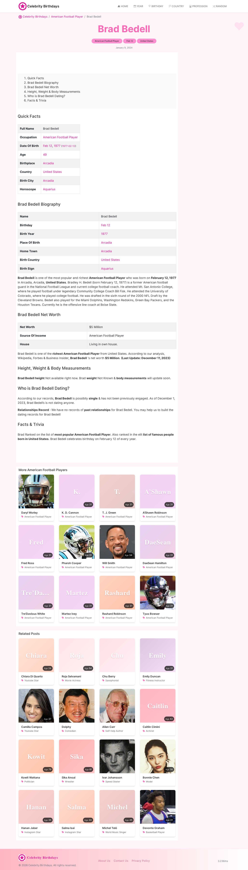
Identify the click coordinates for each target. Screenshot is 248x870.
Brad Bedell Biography (43, 82)
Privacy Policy (141, 860)
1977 (57, 146)
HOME (124, 6)
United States (52, 172)
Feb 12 (47, 146)
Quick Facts (35, 78)
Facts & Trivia (36, 100)
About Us (104, 860)
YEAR (140, 6)
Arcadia (48, 163)
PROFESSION (200, 6)
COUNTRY (178, 6)
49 (45, 154)
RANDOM (221, 6)
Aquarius (49, 189)
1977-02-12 (68, 146)
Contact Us (121, 860)
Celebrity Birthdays (43, 6)
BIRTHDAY (157, 6)
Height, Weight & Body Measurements (53, 91)
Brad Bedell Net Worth (43, 87)
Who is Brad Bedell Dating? (46, 96)
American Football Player (67, 16)
